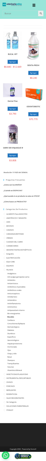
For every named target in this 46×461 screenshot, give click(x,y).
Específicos (11, 337)
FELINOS (9, 270)
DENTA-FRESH (33, 65)
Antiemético (12, 300)
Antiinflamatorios (14, 303)
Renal (9, 357)
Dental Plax (13, 101)
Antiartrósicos (12, 283)
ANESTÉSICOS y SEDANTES (16, 218)
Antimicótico (12, 307)
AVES (8, 222)
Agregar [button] (33, 73)
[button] (33, 5)
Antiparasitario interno (16, 310)
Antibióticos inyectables (16, 287)
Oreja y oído (12, 353)
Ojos (9, 350)
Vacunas (10, 367)
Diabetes (10, 330)
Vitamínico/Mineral (14, 370)
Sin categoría (11, 402)
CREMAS (9, 238)
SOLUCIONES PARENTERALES (17, 406)
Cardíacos (11, 320)
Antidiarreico (12, 297)
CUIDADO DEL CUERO (14, 242)
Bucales (10, 317)
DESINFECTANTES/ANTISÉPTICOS (19, 250)
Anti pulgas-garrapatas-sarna (18, 277)
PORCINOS (10, 386)
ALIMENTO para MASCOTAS (16, 214)
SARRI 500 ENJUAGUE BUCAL (15, 148)
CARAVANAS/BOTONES (15, 234)
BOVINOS (10, 226)
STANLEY (9, 410)
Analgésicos (11, 273)
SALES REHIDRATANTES (15, 398)
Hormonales (12, 347)
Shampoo (11, 360)
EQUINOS (10, 266)
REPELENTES (11, 390)
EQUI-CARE (10, 262)
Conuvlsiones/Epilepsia (16, 323)
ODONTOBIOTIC (33, 106)
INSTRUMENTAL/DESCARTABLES (18, 378)
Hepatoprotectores (14, 343)
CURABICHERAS (12, 246)
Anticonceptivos (13, 293)
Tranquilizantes (13, 363)
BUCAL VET (12, 54)
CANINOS (10, 230)
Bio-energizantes (13, 313)
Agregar (12, 62)
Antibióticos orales (14, 290)
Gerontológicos (13, 340)
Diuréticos (11, 333)
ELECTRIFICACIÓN (13, 258)
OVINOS (9, 382)
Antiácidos (11, 280)
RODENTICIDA (11, 394)
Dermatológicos (13, 327)
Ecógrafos (10, 254)
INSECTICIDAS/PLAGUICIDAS (17, 374)
